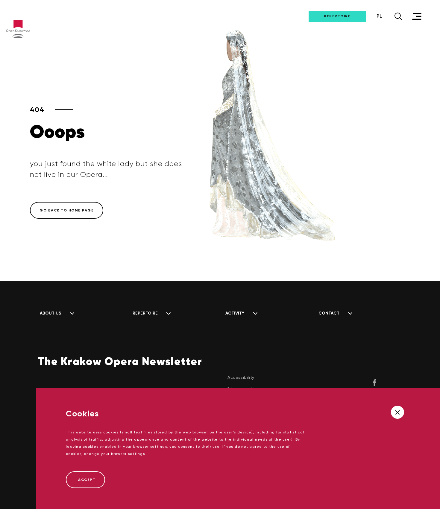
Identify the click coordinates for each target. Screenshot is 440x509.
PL (379, 16)
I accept (85, 480)
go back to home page (67, 210)
